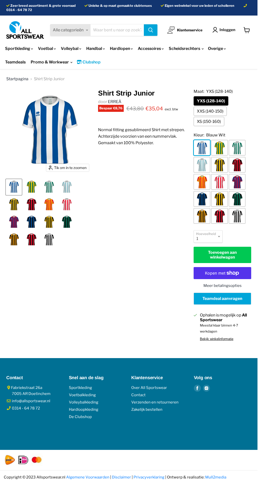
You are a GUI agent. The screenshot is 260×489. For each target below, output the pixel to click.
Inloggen (227, 30)
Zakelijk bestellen (146, 409)
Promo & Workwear (50, 62)
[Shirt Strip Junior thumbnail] (14, 187)
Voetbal (46, 48)
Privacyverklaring (149, 477)
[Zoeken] (150, 30)
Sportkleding (18, 48)
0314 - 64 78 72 (19, 10)
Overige (216, 48)
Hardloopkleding (83, 409)
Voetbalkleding (82, 395)
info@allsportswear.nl (30, 401)
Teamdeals (15, 62)
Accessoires (150, 48)
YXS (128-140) (211, 101)
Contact (138, 395)
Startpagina (17, 78)
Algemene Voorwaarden (87, 477)
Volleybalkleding (83, 402)
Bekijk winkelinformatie (216, 339)
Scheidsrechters (185, 48)
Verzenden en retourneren (155, 402)
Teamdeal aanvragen (222, 298)
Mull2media (215, 477)
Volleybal (70, 48)
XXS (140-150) (210, 111)
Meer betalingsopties (222, 285)
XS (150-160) (209, 121)
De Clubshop (80, 417)
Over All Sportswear (149, 387)
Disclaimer (121, 477)
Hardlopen (120, 48)
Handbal (94, 48)
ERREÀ (114, 101)
